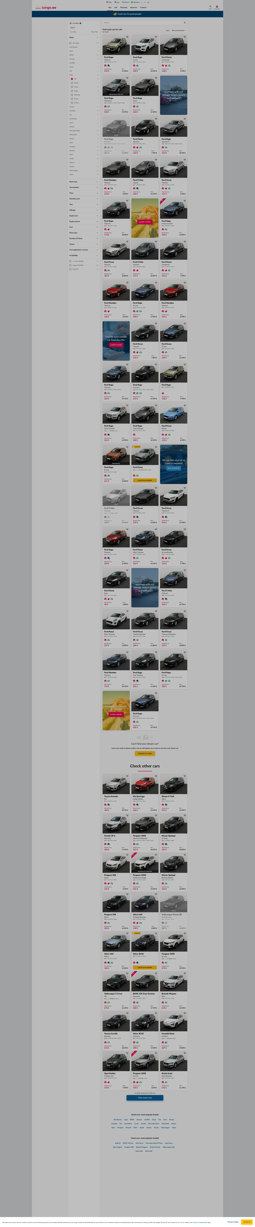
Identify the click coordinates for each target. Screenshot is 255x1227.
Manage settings (233, 1222)
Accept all (247, 1222)
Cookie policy (203, 1222)
